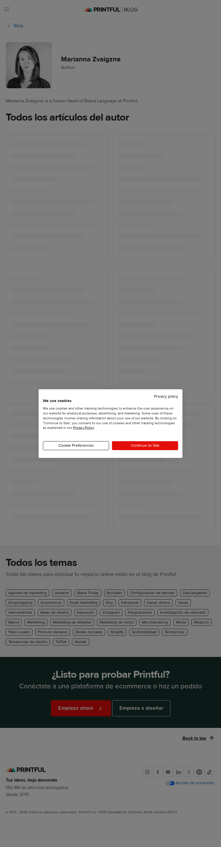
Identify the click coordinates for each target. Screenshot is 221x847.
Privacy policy (166, 396)
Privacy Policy (83, 427)
